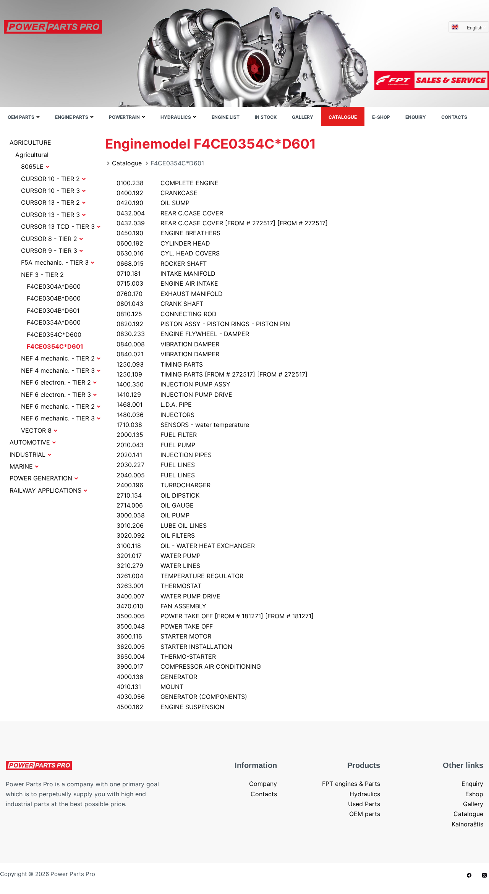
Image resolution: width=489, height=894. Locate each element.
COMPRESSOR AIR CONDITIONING (189, 666)
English (475, 27)
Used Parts (364, 804)
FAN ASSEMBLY (161, 606)
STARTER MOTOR (164, 636)
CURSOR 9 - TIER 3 (49, 250)
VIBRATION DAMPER (168, 344)
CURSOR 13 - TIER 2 (50, 202)
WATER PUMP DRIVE (168, 596)
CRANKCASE (157, 193)
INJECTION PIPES (164, 455)
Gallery (302, 117)
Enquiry (415, 117)
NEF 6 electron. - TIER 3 (56, 394)
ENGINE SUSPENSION (170, 707)
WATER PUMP (159, 555)
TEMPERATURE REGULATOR (180, 576)
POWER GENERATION (41, 478)
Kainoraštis (467, 824)
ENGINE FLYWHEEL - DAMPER (183, 334)
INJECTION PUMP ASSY (173, 384)
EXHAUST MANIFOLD (170, 293)
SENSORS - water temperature (183, 424)
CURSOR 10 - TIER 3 (50, 190)
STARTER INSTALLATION (174, 646)
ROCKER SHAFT (162, 263)
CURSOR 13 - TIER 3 (50, 214)
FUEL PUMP (156, 445)
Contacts (454, 117)
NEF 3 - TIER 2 (42, 274)
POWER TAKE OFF (165, 626)
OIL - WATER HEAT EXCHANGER (186, 546)
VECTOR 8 (36, 430)
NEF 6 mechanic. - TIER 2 (58, 406)
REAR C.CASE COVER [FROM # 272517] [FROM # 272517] (222, 223)
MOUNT (150, 686)
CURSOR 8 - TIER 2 (49, 238)
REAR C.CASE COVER (170, 213)
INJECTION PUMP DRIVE (174, 394)
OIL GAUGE (155, 505)
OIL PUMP (153, 515)
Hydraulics (175, 117)
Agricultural (32, 154)
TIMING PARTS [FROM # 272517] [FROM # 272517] (212, 374)
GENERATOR (157, 677)
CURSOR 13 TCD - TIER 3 (58, 226)
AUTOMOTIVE (30, 442)
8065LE (32, 166)
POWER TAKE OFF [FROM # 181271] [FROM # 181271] (215, 616)
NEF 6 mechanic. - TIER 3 (58, 418)
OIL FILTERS (156, 535)
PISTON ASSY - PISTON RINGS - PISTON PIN (203, 324)
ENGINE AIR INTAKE (167, 283)
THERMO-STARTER (166, 656)
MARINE (21, 466)
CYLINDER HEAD (163, 243)
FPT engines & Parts (351, 783)
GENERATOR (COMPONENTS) (182, 696)
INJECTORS (155, 415)
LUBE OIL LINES (162, 525)
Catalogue (343, 117)
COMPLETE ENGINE (168, 183)
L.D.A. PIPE (154, 404)
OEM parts (21, 117)
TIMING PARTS (160, 364)
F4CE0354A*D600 (54, 322)
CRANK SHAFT (160, 303)
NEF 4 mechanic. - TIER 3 (58, 370)
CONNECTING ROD (167, 314)
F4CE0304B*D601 (53, 310)
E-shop (381, 117)
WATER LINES (158, 565)
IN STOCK (266, 117)
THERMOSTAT (159, 586)
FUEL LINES (156, 465)
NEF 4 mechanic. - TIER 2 (58, 358)
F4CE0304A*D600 (54, 286)
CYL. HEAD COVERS (168, 253)
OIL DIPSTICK (158, 495)
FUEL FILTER (157, 434)
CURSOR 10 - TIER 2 (50, 179)
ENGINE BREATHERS (168, 233)
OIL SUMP (153, 203)
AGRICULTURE (30, 142)
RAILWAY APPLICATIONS (45, 490)
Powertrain (124, 117)
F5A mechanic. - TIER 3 (55, 262)
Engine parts (71, 117)
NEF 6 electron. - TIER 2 (56, 382)
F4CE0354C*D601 (55, 346)
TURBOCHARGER (163, 485)
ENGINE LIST (226, 117)
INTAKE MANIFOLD (166, 273)
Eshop (474, 794)
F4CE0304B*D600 (54, 298)
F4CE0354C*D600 (54, 334)
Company (263, 783)
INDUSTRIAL (27, 454)
